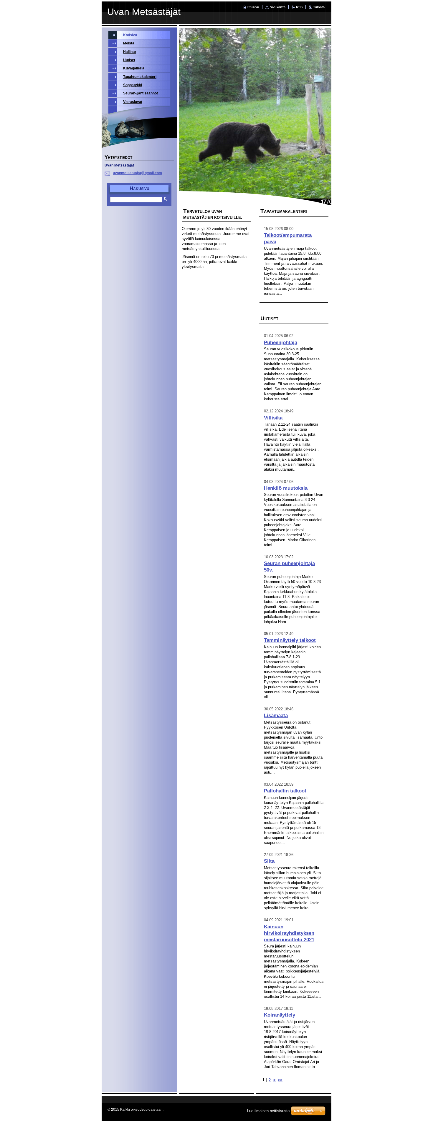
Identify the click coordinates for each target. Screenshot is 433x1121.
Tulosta (319, 7)
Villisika (273, 418)
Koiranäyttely (279, 1015)
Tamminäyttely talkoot (290, 640)
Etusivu (253, 7)
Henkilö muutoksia (286, 488)
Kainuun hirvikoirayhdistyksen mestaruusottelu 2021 (289, 933)
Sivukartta (277, 7)
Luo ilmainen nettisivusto (268, 1111)
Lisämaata (276, 715)
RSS (299, 7)
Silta (269, 861)
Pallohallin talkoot (285, 791)
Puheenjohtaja (280, 342)
